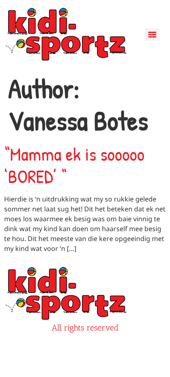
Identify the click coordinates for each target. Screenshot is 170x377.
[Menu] (152, 34)
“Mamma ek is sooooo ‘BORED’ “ (74, 165)
